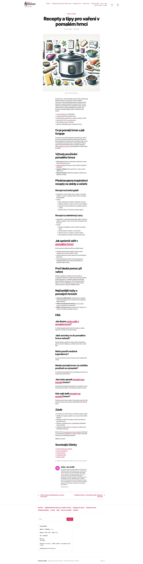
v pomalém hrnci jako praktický (72, 432)
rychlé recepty (70, 460)
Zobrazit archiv (64, 486)
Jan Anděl (70, 29)
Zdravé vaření (60, 165)
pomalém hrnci (64, 244)
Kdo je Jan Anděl (98, 5)
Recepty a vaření (71, 13)
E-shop (101, 3)
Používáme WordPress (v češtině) (71, 560)
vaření (80, 460)
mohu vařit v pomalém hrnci (67, 323)
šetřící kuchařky (80, 400)
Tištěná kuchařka (95, 3)
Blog (106, 3)
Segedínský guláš (61, 455)
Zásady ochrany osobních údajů (55, 560)
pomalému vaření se (63, 146)
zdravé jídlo (84, 460)
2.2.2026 (77, 29)
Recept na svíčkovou (62, 451)
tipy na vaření (75, 460)
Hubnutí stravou (86, 3)
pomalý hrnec (63, 114)
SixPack (48, 3)
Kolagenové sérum (77, 3)
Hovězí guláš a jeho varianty (64, 449)
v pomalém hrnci (71, 120)
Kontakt (105, 5)
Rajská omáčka (60, 457)
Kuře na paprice (60, 453)
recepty (64, 460)
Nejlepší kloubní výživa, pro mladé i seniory (61, 3)
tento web (73, 283)
